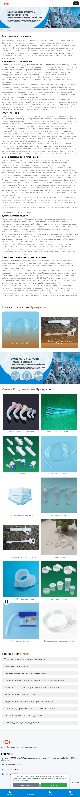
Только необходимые (26, 785)
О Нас (50, 793)
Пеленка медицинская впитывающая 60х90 (26, 673)
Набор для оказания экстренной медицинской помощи (33, 687)
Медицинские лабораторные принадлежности (28, 701)
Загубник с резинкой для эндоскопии (23, 715)
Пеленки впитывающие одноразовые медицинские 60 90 (34, 680)
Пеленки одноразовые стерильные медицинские (30, 708)
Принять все (54, 785)
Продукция (30, 793)
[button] (74, 330)
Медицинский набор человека (20, 694)
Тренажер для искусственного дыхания (24, 659)
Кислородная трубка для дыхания (21, 723)
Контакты (70, 793)
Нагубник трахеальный (16, 666)
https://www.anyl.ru (51, 173)
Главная (3, 30)
